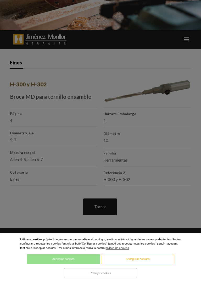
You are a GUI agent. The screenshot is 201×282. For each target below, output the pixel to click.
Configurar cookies (138, 259)
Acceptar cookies (63, 259)
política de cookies (117, 248)
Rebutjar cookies (100, 273)
